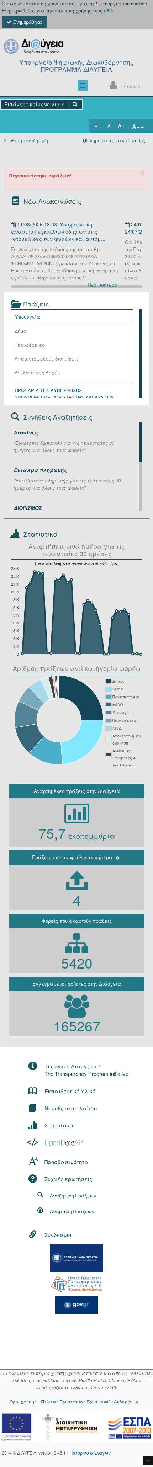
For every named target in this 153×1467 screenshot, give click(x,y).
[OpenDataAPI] (56, 1142)
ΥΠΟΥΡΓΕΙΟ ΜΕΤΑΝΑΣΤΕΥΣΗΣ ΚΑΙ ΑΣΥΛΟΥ (64, 397)
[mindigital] (76, 1257)
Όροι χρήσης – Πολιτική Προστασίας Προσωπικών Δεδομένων (74, 1401)
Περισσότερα (103, 284)
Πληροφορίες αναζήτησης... (117, 140)
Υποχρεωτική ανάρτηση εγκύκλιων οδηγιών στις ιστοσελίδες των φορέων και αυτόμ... (58, 231)
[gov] (76, 1304)
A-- (97, 126)
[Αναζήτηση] (75, 104)
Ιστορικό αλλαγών (91, 1453)
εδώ (108, 10)
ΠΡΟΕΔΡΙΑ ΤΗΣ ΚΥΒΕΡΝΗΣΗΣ (48, 390)
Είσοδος (132, 86)
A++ (138, 126)
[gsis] (76, 1283)
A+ (121, 126)
